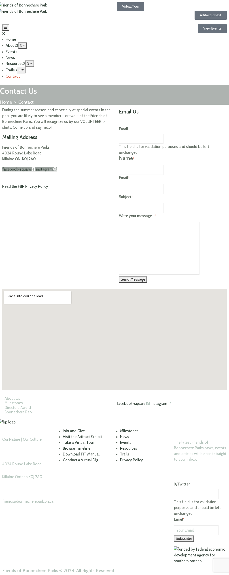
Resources (14, 63)
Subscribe (184, 538)
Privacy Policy (131, 460)
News (10, 57)
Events (11, 51)
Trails (10, 70)
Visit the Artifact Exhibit (82, 436)
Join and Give (74, 431)
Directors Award (17, 407)
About (11, 45)
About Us (12, 398)
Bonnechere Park (18, 412)
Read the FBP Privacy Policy (25, 186)
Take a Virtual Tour (78, 442)
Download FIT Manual (81, 454)
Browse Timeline (76, 448)
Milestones (13, 403)
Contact (13, 76)
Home (11, 39)
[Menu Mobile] (5, 27)
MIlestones (129, 431)
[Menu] (22, 45)
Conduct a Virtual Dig (80, 460)
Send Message (133, 279)
